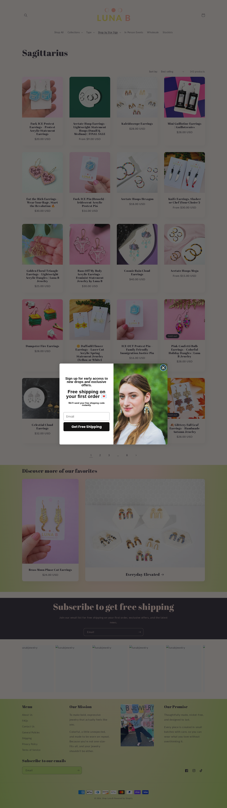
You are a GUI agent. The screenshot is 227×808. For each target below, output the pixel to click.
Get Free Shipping (86, 426)
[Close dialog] (163, 368)
